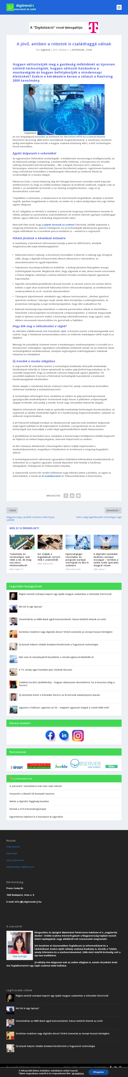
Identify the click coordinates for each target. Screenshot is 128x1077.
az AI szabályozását (49, 475)
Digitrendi (45, 49)
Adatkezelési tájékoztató (20, 866)
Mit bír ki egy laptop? (30, 606)
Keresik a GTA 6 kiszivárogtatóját (28, 808)
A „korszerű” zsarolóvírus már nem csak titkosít (36, 786)
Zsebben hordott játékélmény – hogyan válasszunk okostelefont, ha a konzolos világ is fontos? (67, 684)
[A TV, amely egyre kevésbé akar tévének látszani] (13, 672)
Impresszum (13, 846)
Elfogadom (98, 1072)
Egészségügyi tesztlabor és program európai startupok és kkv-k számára (77, 560)
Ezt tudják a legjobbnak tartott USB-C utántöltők (49, 557)
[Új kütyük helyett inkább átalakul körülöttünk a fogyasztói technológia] (13, 646)
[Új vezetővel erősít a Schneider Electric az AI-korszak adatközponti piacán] (13, 697)
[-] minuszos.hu (22, 778)
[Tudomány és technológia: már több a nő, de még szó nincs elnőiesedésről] (22, 542)
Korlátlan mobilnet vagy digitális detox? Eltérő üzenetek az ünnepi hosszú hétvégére (65, 631)
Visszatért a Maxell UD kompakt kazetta (32, 793)
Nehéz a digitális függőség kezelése (29, 801)
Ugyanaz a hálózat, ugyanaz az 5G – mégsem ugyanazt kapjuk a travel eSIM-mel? (64, 707)
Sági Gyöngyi (20, 956)
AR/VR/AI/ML (78, 49)
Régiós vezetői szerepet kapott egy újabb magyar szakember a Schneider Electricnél (65, 594)
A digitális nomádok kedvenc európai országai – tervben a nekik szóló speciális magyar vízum (106, 560)
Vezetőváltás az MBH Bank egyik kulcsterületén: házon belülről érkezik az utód (62, 619)
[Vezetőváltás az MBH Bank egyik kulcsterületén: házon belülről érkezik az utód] (13, 621)
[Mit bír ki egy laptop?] (13, 609)
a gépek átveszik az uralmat (58, 224)
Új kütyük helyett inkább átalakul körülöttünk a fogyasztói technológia (58, 644)
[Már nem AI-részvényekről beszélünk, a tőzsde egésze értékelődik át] (13, 659)
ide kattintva (78, 1073)
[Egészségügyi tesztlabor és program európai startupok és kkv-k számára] (78, 542)
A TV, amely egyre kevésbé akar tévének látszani (45, 669)
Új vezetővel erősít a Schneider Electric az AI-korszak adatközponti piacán (59, 694)
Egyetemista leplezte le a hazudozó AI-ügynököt (36, 816)
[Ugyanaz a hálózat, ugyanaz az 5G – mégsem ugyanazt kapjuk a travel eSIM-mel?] (13, 710)
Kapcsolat (11, 853)
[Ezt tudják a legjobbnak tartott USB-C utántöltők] (50, 542)
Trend (89, 49)
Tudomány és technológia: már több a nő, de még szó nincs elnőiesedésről (21, 560)
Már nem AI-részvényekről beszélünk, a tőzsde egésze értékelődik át (56, 657)
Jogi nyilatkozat (15, 860)
